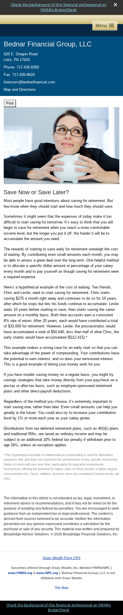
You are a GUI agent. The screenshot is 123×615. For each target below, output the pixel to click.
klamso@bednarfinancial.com (29, 82)
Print (10, 103)
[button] (104, 26)
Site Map (61, 588)
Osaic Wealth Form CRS (61, 558)
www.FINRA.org (20, 573)
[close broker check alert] (115, 5)
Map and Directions (20, 89)
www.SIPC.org (47, 573)
